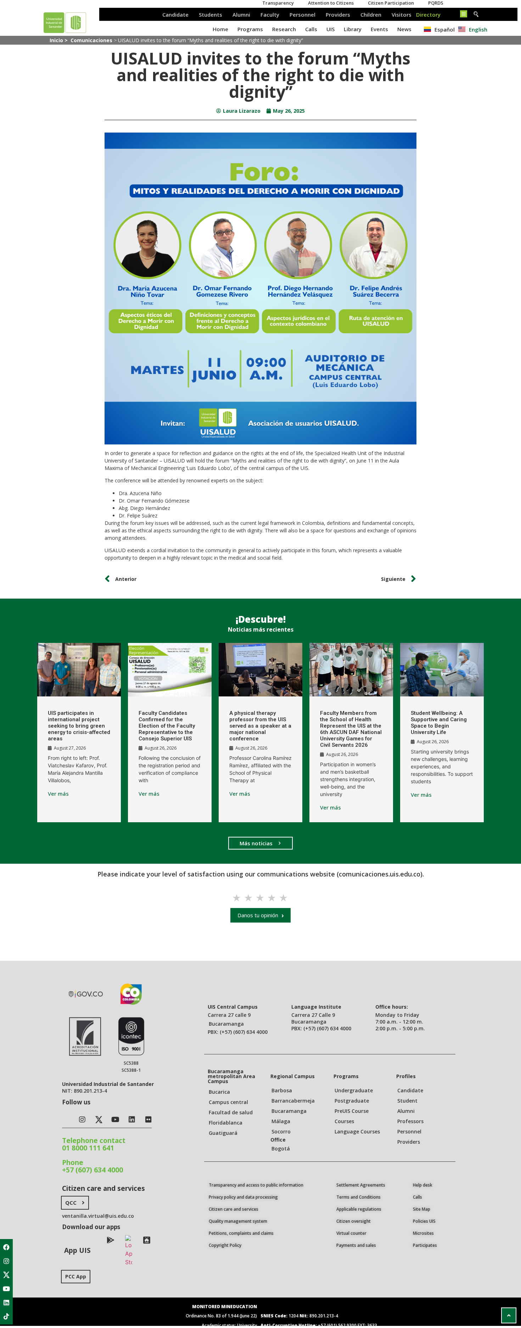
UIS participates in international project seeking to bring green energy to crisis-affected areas (79, 726)
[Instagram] (6, 1261)
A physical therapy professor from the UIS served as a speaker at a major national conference (260, 726)
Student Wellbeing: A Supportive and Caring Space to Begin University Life (439, 722)
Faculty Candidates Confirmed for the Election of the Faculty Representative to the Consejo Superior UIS (167, 726)
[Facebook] (6, 1247)
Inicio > (59, 40)
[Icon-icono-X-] (6, 1274)
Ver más (58, 793)
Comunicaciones (91, 40)
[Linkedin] (6, 1302)
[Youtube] (6, 1288)
